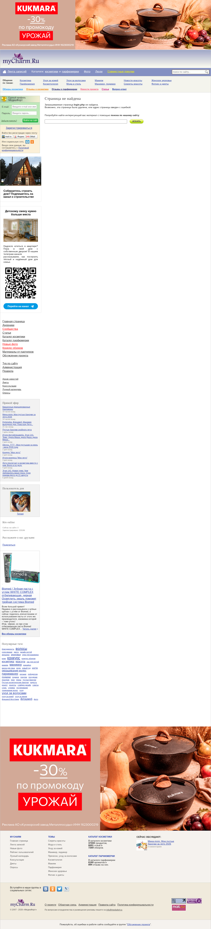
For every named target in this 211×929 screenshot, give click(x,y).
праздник (5, 680)
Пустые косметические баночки (15, 682)
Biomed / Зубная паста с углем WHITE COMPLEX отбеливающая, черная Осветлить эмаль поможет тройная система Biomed (19, 595)
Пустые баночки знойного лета (17, 430)
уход (21, 690)
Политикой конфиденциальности (15, 149)
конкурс (13, 658)
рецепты (12, 685)
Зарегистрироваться (19, 128)
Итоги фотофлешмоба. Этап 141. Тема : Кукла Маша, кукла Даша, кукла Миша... (20, 437)
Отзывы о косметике (37, 89)
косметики (51, 71)
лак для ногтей (33, 662)
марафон (27, 665)
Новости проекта (89, 89)
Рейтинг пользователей (21, 852)
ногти (35, 668)
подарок (15, 677)
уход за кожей (8, 696)
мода (18, 668)
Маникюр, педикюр (105, 84)
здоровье (16, 654)
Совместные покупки (120, 71)
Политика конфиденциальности (135, 904)
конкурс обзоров (28, 658)
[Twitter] (59, 889)
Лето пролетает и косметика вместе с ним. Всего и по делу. (20, 464)
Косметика (25, 80)
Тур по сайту (10, 363)
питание (23, 674)
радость (33, 682)
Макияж (99, 80)
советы (35, 685)
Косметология (50, 84)
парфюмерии (70, 71)
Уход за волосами (76, 80)
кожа (4, 658)
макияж (5, 665)
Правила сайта (106, 904)
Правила (7, 371)
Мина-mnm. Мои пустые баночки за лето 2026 (161, 842)
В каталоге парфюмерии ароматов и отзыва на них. (101, 862)
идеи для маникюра (30, 655)
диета (16, 652)
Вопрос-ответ (119, 89)
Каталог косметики (13, 336)
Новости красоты (133, 80)
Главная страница (13, 321)
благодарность (8, 649)
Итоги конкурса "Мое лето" (14, 458)
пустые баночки (29, 680)
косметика (8, 661)
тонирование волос (10, 690)
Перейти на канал (18, 306)
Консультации (9, 386)
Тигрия (20, 514)
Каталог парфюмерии (15, 340)
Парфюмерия (27, 84)
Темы (51, 837)
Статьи (105, 89)
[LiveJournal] (66, 889)
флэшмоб (26, 699)
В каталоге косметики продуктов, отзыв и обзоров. (100, 844)
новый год (26, 668)
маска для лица (8, 668)
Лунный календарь (11, 389)
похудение (33, 677)
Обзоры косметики (13, 89)
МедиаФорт (30, 910)
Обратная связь (67, 904)
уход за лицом (21, 696)
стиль (4, 688)
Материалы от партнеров (18, 351)
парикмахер (10, 674)
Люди (99, 71)
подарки (6, 677)
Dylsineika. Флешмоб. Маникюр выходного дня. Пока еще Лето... (17, 423)
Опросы (6, 393)
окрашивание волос (14, 670)
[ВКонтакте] (45, 889)
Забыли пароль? (9, 121)
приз (13, 680)
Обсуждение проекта (15, 355)
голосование (7, 652)
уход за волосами (14, 693)
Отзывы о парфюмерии (64, 89)
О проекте (50, 904)
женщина (5, 655)
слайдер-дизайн (24, 685)
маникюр (16, 664)
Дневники (8, 325)
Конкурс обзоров (12, 348)
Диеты (5, 382)
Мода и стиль (73, 84)
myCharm (15, 837)
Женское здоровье (161, 80)
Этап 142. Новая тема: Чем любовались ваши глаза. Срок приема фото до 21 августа (16, 473)
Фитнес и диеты (160, 84)
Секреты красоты (133, 84)
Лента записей (17, 71)
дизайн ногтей (26, 652)
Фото (87, 71)
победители (33, 674)
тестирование (22, 688)
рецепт (5, 685)
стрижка (11, 688)
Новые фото (10, 344)
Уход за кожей (50, 80)
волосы (21, 648)
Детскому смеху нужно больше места (20, 213)
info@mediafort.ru (114, 910)
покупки (23, 677)
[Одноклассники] (52, 889)
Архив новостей (10, 379)
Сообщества (10, 329)
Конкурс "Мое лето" (11, 452)
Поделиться (8, 544)
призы (18, 680)
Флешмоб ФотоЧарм (10, 699)
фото (36, 699)
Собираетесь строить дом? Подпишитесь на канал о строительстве (18, 193)
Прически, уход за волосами (62, 856)
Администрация (12, 367)
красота (20, 661)
